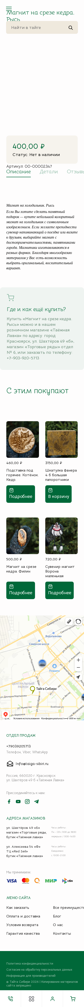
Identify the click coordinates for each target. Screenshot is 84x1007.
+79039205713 (18, 746)
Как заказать (17, 907)
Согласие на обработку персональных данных (39, 970)
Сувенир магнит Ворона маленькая (60, 571)
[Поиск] (71, 27)
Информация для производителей (31, 976)
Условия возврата (22, 925)
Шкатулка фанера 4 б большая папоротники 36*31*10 (61, 475)
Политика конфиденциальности (29, 963)
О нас (58, 925)
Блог (57, 916)
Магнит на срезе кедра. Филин (21, 569)
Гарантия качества (23, 933)
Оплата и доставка (23, 916)
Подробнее (20, 496)
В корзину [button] (58, 496)
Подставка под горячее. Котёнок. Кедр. (22, 475)
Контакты (62, 933)
